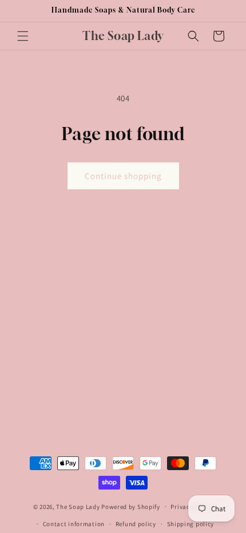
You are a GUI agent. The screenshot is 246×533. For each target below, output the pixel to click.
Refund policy (136, 524)
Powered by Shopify (130, 506)
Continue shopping (123, 175)
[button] (22, 36)
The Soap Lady (78, 506)
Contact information (74, 524)
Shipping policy (191, 524)
